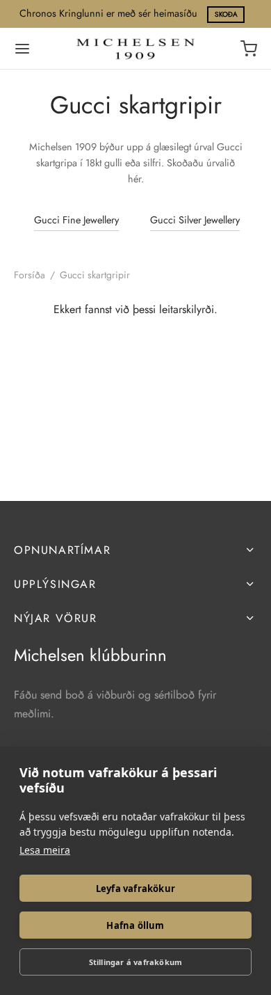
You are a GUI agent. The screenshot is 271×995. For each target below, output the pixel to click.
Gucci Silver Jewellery (195, 220)
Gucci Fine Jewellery (76, 220)
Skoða (226, 14)
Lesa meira (44, 850)
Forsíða (29, 275)
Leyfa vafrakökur (135, 888)
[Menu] (22, 48)
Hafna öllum (135, 925)
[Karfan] (248, 48)
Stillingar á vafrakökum (136, 962)
